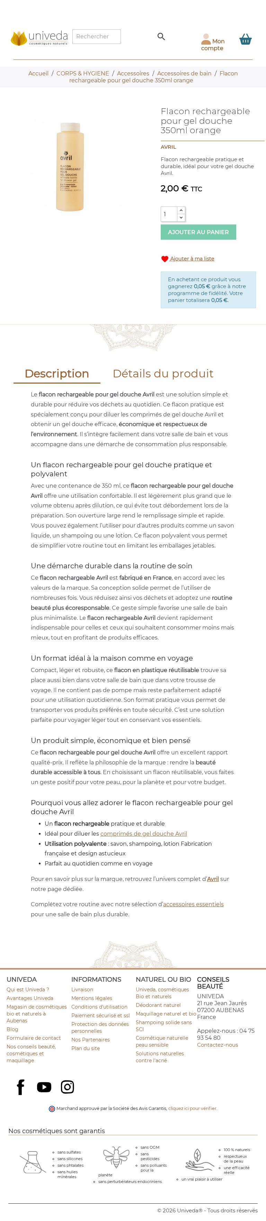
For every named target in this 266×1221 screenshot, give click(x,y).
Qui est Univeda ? (28, 989)
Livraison (82, 989)
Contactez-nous (217, 1044)
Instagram (68, 1087)
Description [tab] (57, 373)
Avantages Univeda (30, 998)
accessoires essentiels (193, 904)
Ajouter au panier (198, 232)
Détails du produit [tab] (163, 373)
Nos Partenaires (90, 1040)
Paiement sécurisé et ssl (100, 1015)
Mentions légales (91, 998)
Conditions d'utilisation (99, 1007)
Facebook (21, 1094)
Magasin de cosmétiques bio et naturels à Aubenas (37, 1014)
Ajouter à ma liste (187, 259)
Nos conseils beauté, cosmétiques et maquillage (31, 1054)
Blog (12, 1029)
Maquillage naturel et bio (166, 1014)
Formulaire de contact (34, 1038)
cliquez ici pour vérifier (192, 1108)
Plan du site (85, 1048)
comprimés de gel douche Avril (143, 833)
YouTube (45, 1087)
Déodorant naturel (158, 1005)
